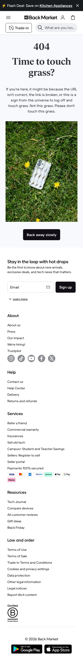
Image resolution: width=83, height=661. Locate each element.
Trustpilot (14, 351)
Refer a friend (17, 423)
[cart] (72, 17)
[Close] (77, 5)
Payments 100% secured (25, 468)
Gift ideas (14, 521)
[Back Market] (40, 17)
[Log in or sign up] (62, 17)
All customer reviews (22, 515)
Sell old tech (16, 442)
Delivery (13, 395)
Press (11, 331)
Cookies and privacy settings (28, 569)
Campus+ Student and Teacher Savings (36, 449)
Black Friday (15, 527)
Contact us (15, 382)
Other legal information (24, 582)
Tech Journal (16, 502)
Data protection (18, 575)
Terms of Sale (17, 556)
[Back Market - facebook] (41, 358)
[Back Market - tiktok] (21, 358)
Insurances (15, 436)
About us (14, 325)
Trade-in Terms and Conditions (29, 562)
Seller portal (16, 462)
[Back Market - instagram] (11, 358)
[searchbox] (60, 27)
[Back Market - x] (51, 358)
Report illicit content (22, 595)
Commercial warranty (23, 429)
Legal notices (17, 588)
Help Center (16, 388)
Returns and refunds (22, 401)
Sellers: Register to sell (23, 455)
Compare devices (20, 508)
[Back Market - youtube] (31, 358)
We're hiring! (16, 344)
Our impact (15, 338)
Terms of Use (17, 550)
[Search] (40, 27)
